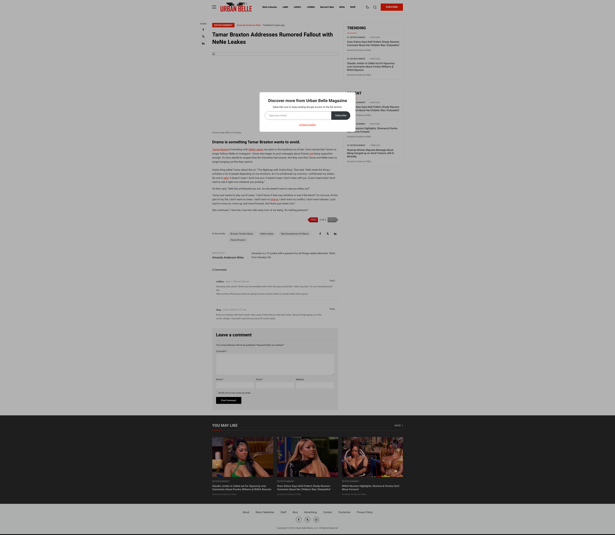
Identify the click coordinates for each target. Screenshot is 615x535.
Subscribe (340, 115)
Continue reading (307, 124)
